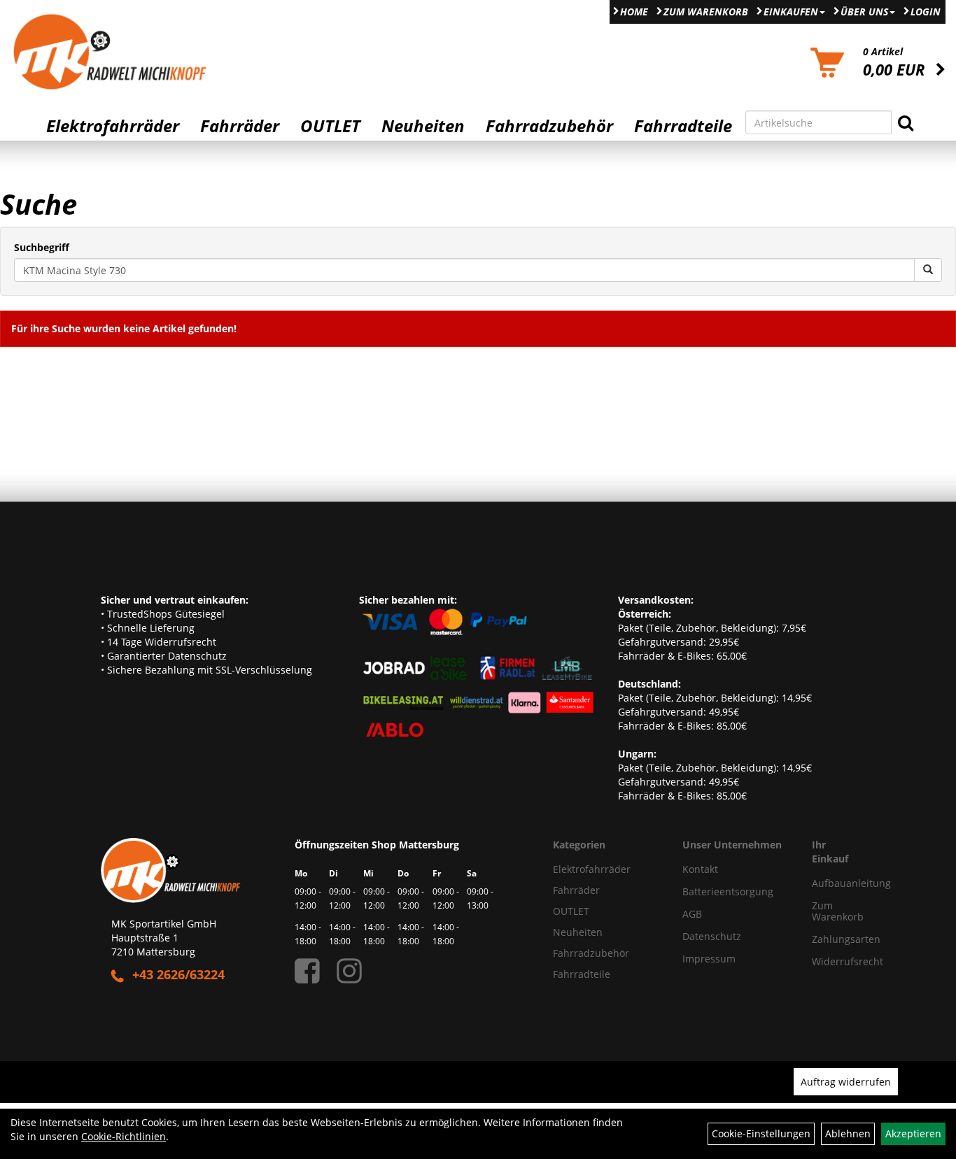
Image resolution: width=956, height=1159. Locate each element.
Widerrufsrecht (828, 961)
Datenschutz (711, 936)
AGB (692, 913)
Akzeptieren (913, 1133)
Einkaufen (791, 11)
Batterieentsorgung (727, 891)
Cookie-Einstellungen (761, 1133)
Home (634, 11)
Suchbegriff (41, 247)
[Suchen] (905, 122)
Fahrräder (239, 125)
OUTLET (330, 125)
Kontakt (700, 869)
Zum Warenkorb (705, 11)
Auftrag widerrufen (846, 1081)
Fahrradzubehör (549, 125)
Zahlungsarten (828, 939)
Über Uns (864, 11)
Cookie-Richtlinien (123, 1136)
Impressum (709, 958)
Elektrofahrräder (112, 125)
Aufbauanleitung (828, 883)
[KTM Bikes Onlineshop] (119, 51)
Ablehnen (848, 1133)
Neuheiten (423, 125)
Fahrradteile (683, 125)
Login (926, 11)
